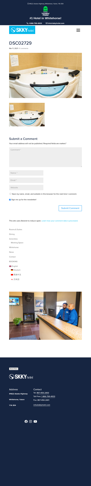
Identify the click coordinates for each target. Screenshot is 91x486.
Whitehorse (14, 247)
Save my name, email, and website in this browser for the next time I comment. (44, 194)
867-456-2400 (43, 393)
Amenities (13, 239)
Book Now (13, 369)
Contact (12, 257)
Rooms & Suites (15, 229)
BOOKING (13, 261)
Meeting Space (17, 243)
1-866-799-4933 (48, 396)
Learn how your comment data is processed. (60, 221)
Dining (12, 234)
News (11, 252)
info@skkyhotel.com (56, 23)
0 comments (23, 48)
